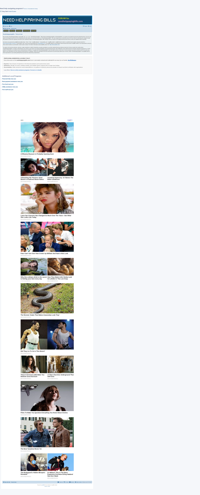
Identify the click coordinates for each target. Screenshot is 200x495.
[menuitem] (10, 26)
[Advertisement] (38, 4)
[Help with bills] (47, 20)
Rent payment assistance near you (12, 81)
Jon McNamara (72, 60)
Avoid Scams (12, 11)
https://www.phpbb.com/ (55, 44)
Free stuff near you (7, 89)
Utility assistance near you (10, 87)
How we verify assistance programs (20, 70)
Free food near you (7, 84)
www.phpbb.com (41, 43)
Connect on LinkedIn (36, 70)
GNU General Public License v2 (9, 43)
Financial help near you (9, 78)
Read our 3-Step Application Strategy (31, 8)
